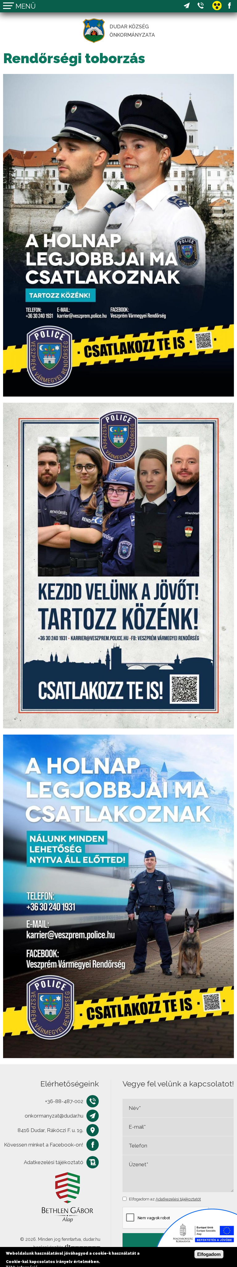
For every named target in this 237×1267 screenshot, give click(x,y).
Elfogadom (209, 1254)
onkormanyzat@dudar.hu (187, 6)
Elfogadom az (165, 1199)
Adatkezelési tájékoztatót (178, 1199)
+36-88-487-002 (200, 6)
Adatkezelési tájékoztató (53, 1162)
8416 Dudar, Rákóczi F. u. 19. (50, 1130)
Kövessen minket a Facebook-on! (229, 6)
